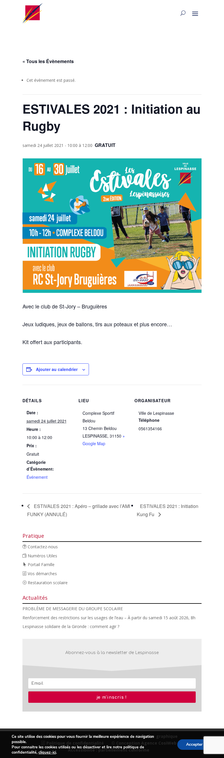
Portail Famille (41, 564)
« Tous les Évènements (48, 61)
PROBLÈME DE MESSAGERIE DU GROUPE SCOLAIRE (72, 608)
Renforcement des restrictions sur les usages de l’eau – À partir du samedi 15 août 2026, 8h (108, 617)
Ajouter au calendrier (57, 369)
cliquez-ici (47, 752)
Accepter (194, 744)
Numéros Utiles (42, 555)
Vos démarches (42, 573)
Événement (37, 477)
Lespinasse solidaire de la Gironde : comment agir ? (70, 626)
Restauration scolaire (47, 582)
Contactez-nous (42, 546)
